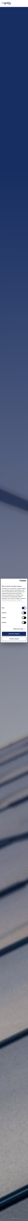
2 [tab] (11, 1219)
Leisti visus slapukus (14, 633)
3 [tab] (14, 1219)
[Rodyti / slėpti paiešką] (20, 3)
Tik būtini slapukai (14, 638)
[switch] (24, 613)
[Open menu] (25, 3)
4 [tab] (16, 1219)
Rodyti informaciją (18, 629)
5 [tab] (19, 1219)
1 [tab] (8, 1219)
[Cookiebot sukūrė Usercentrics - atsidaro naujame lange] (19, 581)
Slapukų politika (20, 601)
